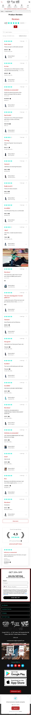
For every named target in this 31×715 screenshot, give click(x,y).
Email (5, 580)
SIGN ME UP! (15, 597)
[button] (26, 23)
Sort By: (20, 35)
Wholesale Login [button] (15, 691)
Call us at (15, 637)
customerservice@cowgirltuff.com (15, 640)
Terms (7, 594)
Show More (21, 70)
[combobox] (5, 587)
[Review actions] (26, 41)
